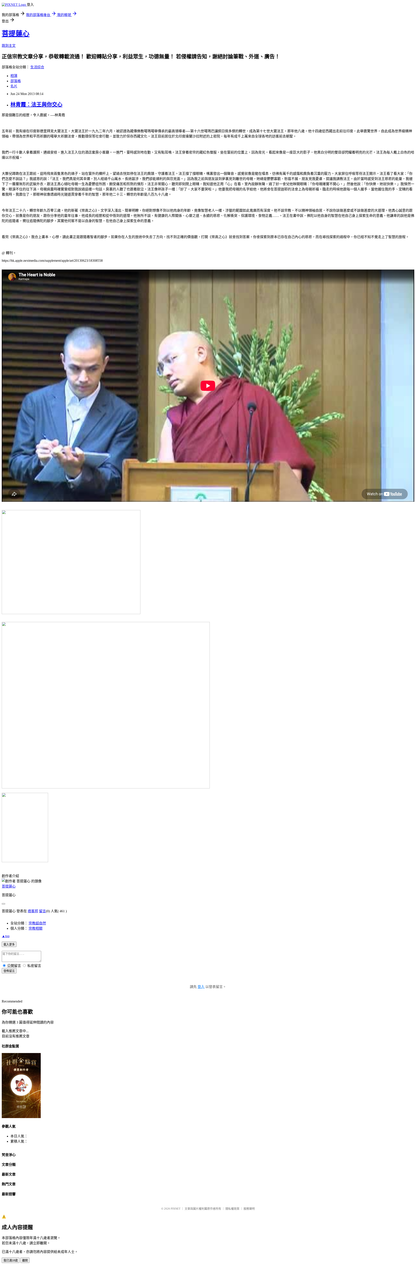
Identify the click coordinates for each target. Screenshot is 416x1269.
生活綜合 (37, 67)
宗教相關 (35, 928)
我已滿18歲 (10, 1260)
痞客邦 (33, 911)
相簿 (13, 76)
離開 (25, 1260)
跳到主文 (9, 45)
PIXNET (175, 1208)
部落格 (15, 81)
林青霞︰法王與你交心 (36, 104)
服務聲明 (249, 1208)
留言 (42, 911)
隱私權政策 (232, 1208)
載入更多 (9, 944)
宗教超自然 (37, 923)
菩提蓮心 (15, 34)
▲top (6, 936)
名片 (13, 86)
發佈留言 (9, 971)
